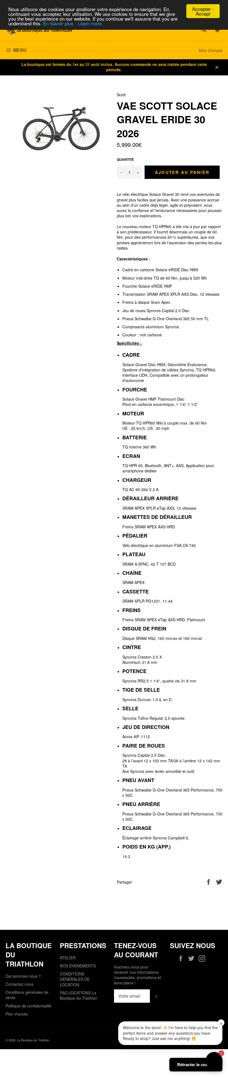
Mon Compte (210, 50)
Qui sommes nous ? (23, 976)
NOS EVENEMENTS (78, 965)
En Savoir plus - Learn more (72, 23)
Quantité (125, 159)
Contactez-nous (19, 984)
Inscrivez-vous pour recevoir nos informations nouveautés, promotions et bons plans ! (137, 975)
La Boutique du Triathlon (33, 1040)
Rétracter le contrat (196, 1064)
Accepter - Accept (203, 11)
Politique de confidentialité (28, 1006)
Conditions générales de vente (27, 994)
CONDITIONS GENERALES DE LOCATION (75, 979)
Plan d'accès (17, 1014)
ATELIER (68, 957)
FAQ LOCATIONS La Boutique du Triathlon (78, 995)
